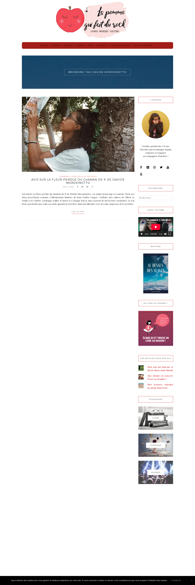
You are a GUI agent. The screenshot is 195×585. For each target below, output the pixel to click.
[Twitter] (161, 167)
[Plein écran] (169, 234)
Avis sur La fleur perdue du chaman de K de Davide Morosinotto (78, 181)
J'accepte (176, 580)
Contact (68, 45)
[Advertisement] (155, 530)
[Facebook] (141, 167)
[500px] (141, 174)
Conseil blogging (120, 45)
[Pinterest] (148, 167)
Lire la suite (78, 211)
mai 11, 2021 (68, 186)
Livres (80, 45)
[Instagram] (154, 167)
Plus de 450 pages (88, 176)
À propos (56, 45)
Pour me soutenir (142, 45)
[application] (155, 227)
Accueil (44, 45)
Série (91, 45)
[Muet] (165, 234)
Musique (102, 45)
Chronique (64, 176)
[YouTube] (168, 167)
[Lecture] (141, 234)
